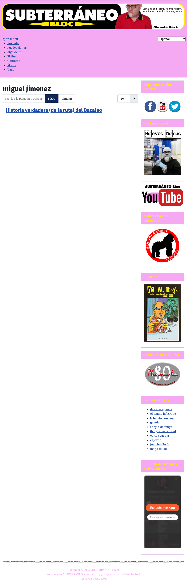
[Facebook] (150, 107)
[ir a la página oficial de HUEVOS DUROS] (162, 152)
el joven (155, 440)
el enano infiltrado (163, 413)
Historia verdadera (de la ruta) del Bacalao (54, 110)
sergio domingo (161, 427)
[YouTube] (163, 107)
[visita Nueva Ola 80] (162, 374)
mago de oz (158, 448)
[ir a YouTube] (162, 195)
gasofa (155, 422)
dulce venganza (161, 409)
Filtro (52, 98)
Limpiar (67, 98)
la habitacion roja (162, 418)
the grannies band (163, 431)
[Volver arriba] (180, 578)
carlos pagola (159, 435)
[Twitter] (175, 107)
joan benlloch (159, 444)
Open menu (9, 39)
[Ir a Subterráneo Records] (162, 245)
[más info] (162, 313)
